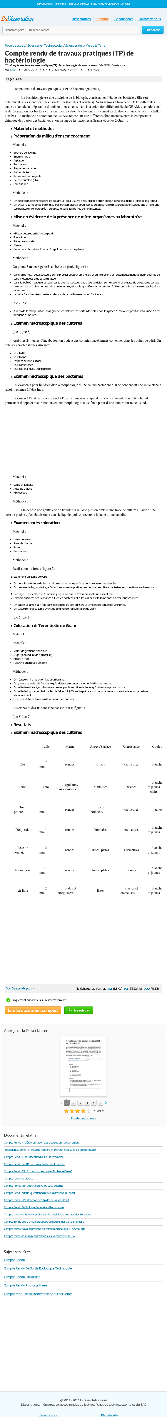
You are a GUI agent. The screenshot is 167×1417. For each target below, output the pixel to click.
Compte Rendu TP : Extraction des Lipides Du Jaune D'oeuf (38, 1171)
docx (147, 988)
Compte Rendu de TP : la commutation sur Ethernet (34, 1164)
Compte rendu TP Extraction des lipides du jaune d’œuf (36, 1200)
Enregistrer (81, 1010)
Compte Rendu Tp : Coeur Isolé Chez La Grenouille (33, 1186)
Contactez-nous (150, 19)
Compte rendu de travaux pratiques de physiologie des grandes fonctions (47, 1214)
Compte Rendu (14, 1260)
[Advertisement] (83, 439)
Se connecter (123, 19)
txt (109, 988)
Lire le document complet (33, 1010)
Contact (125, 3)
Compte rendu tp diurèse (18, 1178)
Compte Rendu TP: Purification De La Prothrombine (33, 1157)
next (106, 1103)
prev (61, 1103)
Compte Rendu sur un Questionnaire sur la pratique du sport (39, 1193)
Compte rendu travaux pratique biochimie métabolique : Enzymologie (44, 1229)
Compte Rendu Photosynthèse (25, 1285)
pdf (126, 988)
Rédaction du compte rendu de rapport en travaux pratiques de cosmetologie (50, 1150)
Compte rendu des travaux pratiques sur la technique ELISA (39, 1236)
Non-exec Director (78, 3)
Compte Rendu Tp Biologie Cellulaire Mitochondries (34, 1207)
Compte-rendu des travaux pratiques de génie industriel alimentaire (44, 1222)
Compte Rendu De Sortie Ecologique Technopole (38, 1268)
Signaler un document (83, 1118)
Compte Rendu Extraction (22, 1277)
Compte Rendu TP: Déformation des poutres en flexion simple (41, 1142)
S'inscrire (102, 19)
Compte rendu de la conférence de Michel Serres (38, 1294)
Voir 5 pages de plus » (20, 988)
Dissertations (81, 19)
